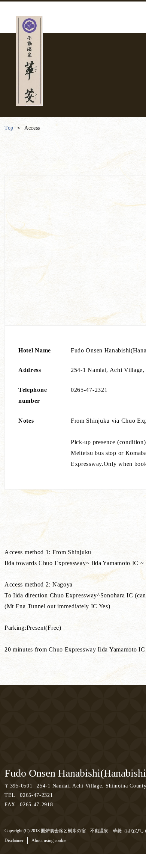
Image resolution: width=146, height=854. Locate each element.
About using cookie (48, 840)
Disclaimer (14, 840)
